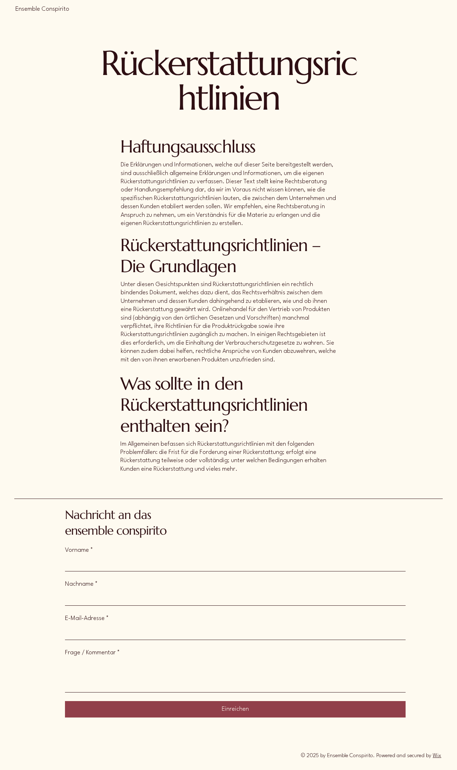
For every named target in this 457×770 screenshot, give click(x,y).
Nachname (81, 584)
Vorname (79, 550)
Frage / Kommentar (92, 653)
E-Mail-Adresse (87, 618)
